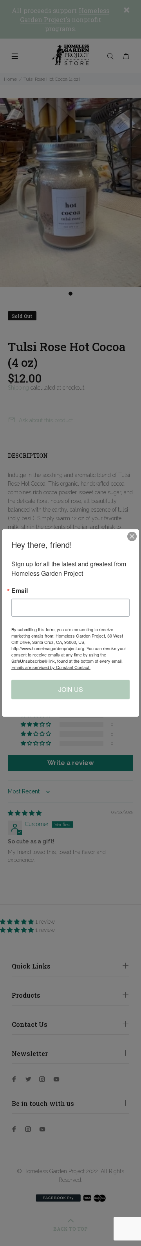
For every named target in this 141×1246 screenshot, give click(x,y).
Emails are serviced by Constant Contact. (50, 667)
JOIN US (70, 689)
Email (19, 591)
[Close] (132, 536)
